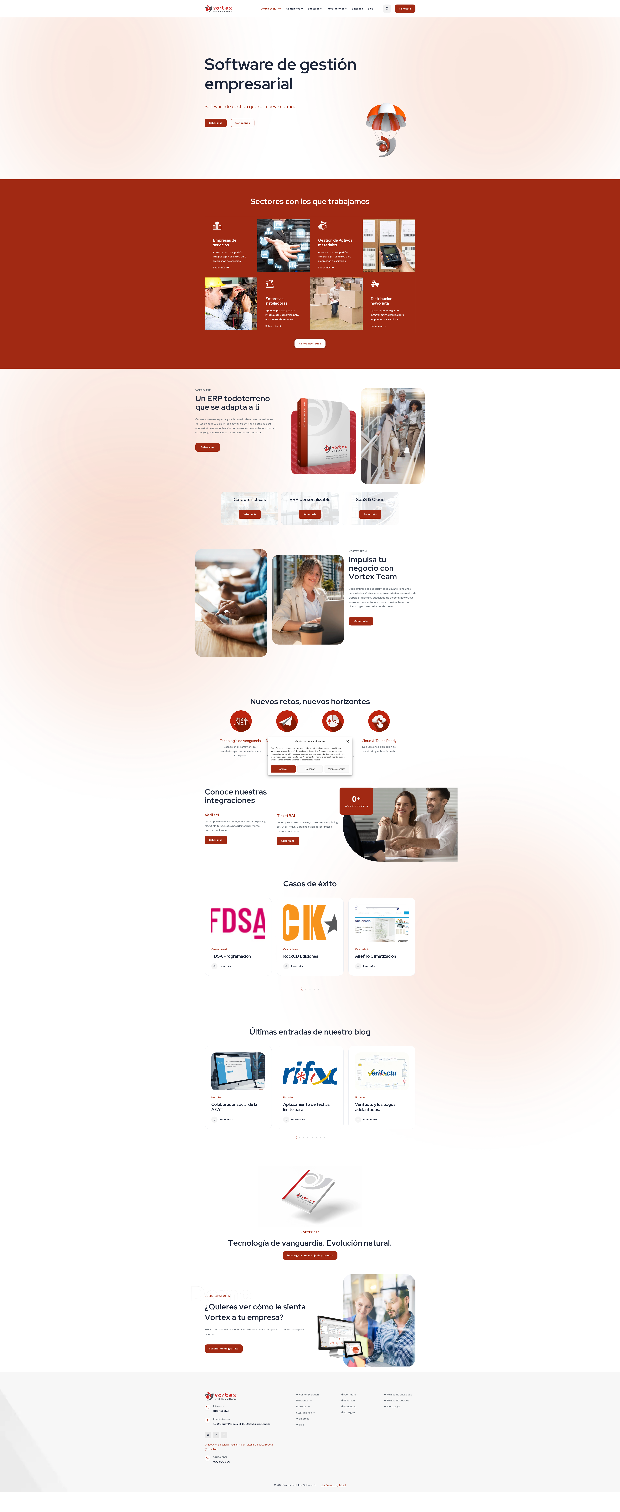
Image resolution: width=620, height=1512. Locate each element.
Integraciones (304, 1412)
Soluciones (302, 1400)
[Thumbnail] (238, 923)
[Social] (208, 1435)
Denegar (310, 769)
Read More (226, 1119)
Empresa (304, 1418)
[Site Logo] (218, 9)
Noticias (216, 1097)
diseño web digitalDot (333, 1485)
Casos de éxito (220, 949)
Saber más (219, 267)
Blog (301, 1424)
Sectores (301, 1406)
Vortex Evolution (309, 1394)
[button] (347, 741)
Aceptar (283, 769)
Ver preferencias (336, 769)
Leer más (225, 966)
